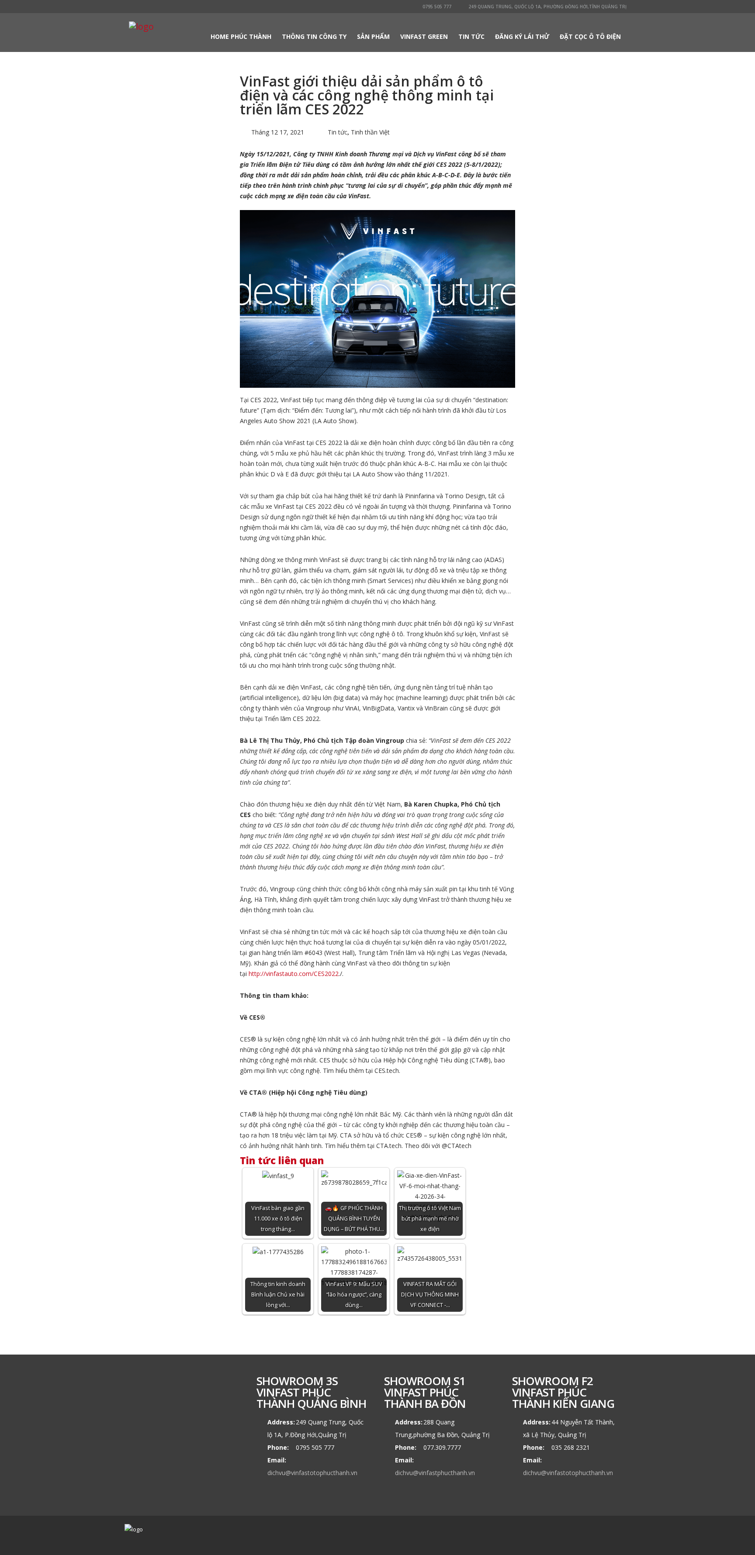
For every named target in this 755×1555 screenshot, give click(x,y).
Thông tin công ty (314, 36)
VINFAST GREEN (424, 36)
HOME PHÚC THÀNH (241, 36)
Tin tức (471, 36)
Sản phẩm (373, 36)
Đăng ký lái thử (522, 36)
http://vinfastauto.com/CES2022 (294, 973)
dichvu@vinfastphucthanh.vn (435, 1473)
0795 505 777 (436, 6)
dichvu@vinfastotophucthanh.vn (312, 1473)
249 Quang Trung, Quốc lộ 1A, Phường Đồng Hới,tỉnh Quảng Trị (547, 6)
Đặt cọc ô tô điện (590, 36)
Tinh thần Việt (370, 132)
